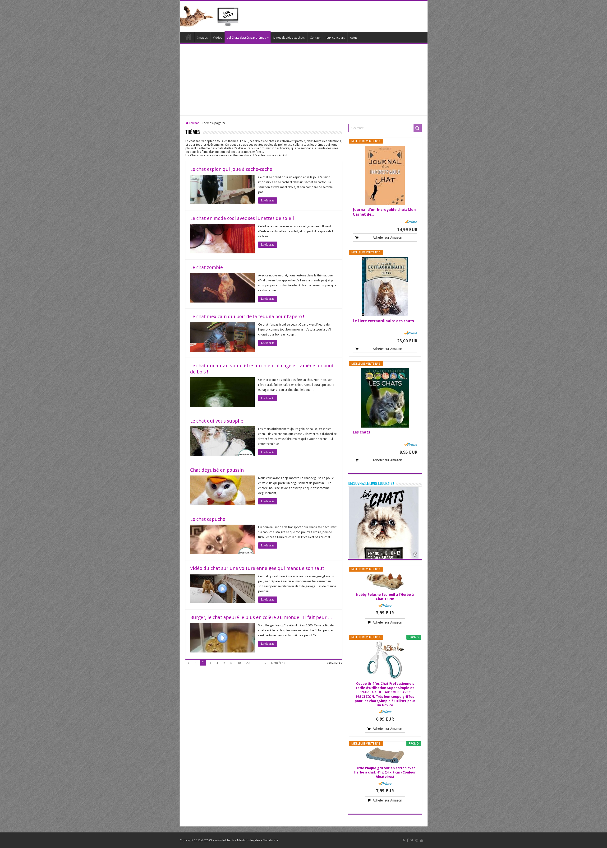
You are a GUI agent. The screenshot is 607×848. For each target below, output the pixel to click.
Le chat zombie (206, 267)
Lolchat (188, 37)
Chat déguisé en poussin (217, 470)
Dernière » (278, 663)
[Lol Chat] (211, 15)
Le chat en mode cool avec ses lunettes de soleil (242, 218)
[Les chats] (385, 398)
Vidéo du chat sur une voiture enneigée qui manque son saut (257, 568)
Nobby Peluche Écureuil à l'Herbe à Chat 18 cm (385, 597)
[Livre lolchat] (383, 522)
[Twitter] (412, 840)
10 (239, 663)
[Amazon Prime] (410, 222)
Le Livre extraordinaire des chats (383, 321)
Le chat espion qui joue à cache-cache (231, 169)
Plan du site (270, 840)
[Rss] (403, 840)
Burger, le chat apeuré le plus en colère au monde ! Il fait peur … (261, 617)
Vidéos (217, 37)
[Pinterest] (417, 840)
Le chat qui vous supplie (216, 421)
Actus (353, 37)
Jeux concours (335, 37)
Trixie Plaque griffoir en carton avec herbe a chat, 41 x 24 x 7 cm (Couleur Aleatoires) (385, 772)
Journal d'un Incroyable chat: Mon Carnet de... (384, 212)
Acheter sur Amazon (387, 237)
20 (247, 663)
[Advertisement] (304, 80)
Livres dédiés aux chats (289, 37)
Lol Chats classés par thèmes (246, 37)
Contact (315, 37)
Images (202, 37)
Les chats (361, 432)
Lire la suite (267, 200)
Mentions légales (248, 840)
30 (256, 663)
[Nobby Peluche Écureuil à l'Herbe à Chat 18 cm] (385, 581)
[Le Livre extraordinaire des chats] (385, 286)
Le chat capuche (207, 519)
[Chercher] (418, 128)
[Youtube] (421, 840)
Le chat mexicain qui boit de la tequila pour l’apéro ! (247, 316)
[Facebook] (407, 840)
